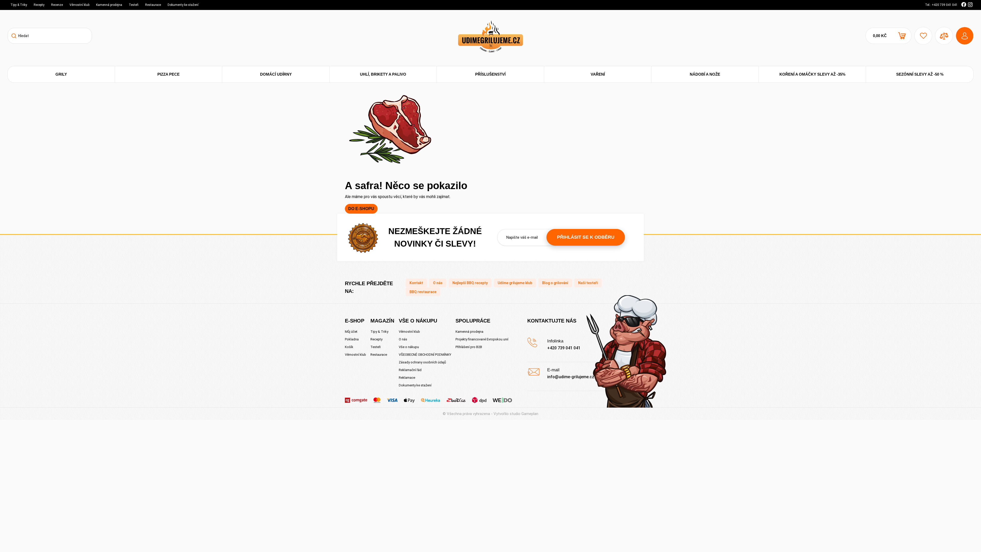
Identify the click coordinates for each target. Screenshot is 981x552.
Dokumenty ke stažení (183, 5)
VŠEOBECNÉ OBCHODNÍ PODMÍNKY (425, 354)
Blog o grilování (555, 283)
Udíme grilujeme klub (515, 283)
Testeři (133, 5)
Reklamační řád (410, 370)
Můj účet (351, 332)
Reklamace (407, 377)
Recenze (57, 5)
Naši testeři (588, 283)
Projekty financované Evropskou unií (482, 339)
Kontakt (416, 283)
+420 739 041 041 (563, 348)
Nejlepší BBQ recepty (470, 283)
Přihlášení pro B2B (469, 347)
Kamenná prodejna (109, 5)
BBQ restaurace (423, 292)
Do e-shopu (361, 208)
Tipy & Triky (18, 5)
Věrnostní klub (79, 5)
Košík (349, 347)
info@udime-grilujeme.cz (570, 376)
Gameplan (529, 413)
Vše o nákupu (409, 347)
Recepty (39, 5)
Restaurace (153, 5)
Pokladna (352, 339)
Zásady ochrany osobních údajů (422, 362)
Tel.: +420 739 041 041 (941, 5)
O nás (437, 283)
